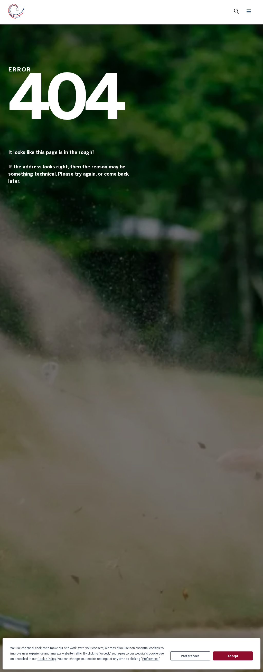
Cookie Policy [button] (46, 659)
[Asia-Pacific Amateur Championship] (16, 12)
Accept (233, 656)
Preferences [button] (150, 659)
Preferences (190, 656)
